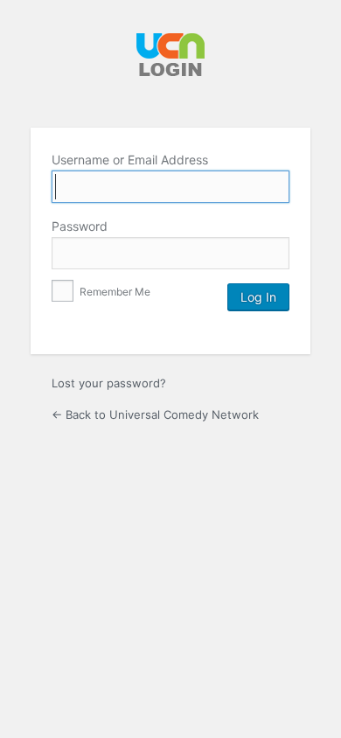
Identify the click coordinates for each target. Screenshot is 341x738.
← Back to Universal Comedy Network (155, 414)
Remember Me (113, 291)
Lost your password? (109, 383)
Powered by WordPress (170, 66)
